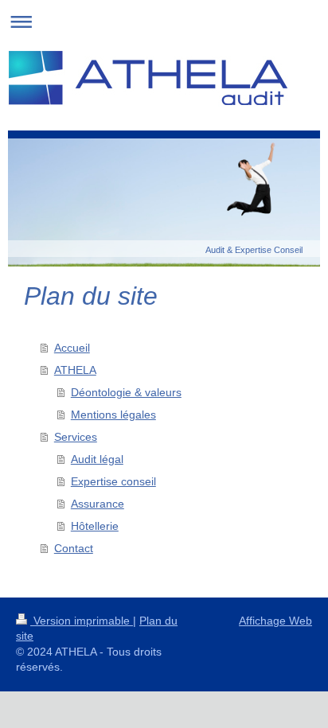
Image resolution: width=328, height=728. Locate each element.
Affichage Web (275, 620)
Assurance (97, 503)
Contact (73, 548)
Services (75, 436)
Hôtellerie (95, 526)
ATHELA (75, 370)
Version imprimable (81, 620)
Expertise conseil (113, 481)
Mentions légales (113, 414)
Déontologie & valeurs (126, 392)
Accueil (72, 347)
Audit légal (97, 459)
